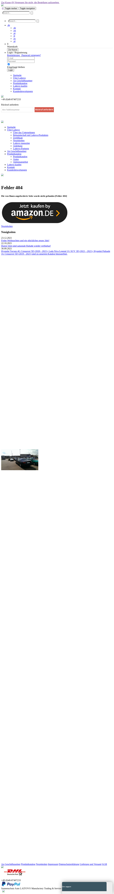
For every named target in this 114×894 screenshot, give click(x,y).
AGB (104, 864)
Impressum (53, 864)
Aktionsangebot (20, 162)
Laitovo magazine (21, 143)
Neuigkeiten (18, 140)
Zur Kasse (12, 50)
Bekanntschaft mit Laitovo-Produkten (30, 135)
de (14, 28)
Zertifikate (18, 138)
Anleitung (17, 146)
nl (14, 41)
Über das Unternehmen (24, 132)
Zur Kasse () (30, 2)
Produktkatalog (20, 156)
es (14, 38)
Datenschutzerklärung (69, 864)
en (14, 30)
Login (10, 70)
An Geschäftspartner (10, 864)
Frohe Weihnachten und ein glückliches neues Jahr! (25, 240)
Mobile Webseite (67, 2)
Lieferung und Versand (90, 864)
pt (14, 33)
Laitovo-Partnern (21, 148)
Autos (16, 159)
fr (14, 36)
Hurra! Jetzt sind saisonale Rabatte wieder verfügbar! (26, 246)
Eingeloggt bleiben (16, 67)
